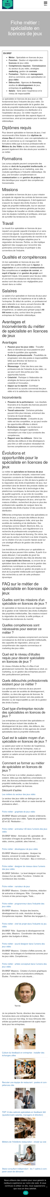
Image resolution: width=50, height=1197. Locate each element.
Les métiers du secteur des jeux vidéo (18, 794)
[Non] (46, 1186)
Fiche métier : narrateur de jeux (16, 886)
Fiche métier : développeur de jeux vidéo (20, 849)
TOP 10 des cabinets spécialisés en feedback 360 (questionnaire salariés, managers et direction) (24, 1113)
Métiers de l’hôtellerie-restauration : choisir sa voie (24, 1141)
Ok (25, 1193)
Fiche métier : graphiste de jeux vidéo (18, 811)
